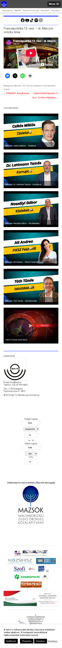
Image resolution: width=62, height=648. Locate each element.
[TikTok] (31, 22)
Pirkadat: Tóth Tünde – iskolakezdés (21, 301)
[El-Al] (35, 556)
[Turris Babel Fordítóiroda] (46, 564)
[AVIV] (18, 556)
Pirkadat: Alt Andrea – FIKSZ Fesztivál (21, 262)
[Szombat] (41, 572)
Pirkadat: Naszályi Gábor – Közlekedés (22, 223)
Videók (7, 89)
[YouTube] (27, 22)
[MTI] (32, 572)
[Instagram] (41, 22)
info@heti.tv (15, 382)
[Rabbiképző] (47, 572)
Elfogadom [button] (27, 641)
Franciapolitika (49, 86)
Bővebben (52, 641)
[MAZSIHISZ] (20, 564)
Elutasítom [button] (40, 641)
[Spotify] (36, 22)
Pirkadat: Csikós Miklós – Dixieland (20, 146)
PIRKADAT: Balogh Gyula (16, 93)
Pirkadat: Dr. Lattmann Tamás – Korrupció (23, 184)
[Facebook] (22, 22)
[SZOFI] (20, 572)
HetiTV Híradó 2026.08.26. (16, 340)
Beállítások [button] (11, 641)
